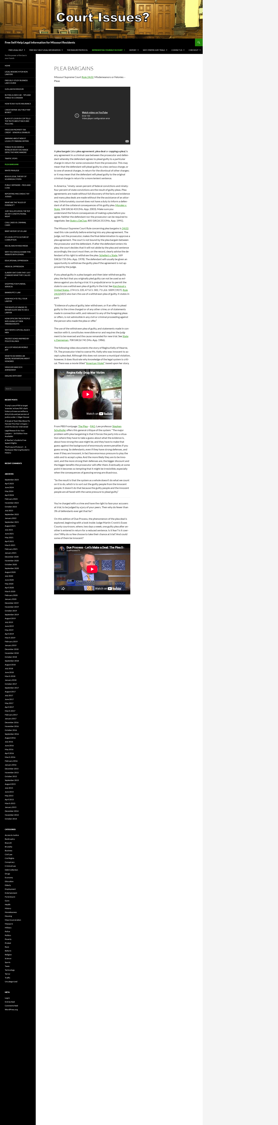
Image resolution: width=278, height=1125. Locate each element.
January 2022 (10, 518)
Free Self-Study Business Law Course (16, 81)
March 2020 (10, 591)
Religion (8, 954)
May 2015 (9, 795)
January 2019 (10, 645)
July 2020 (9, 576)
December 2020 (12, 557)
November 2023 (12, 503)
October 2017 (11, 684)
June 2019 (9, 626)
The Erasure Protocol (77, 50)
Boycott (8, 843)
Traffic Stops (11, 158)
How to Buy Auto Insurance (18, 104)
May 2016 (9, 749)
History (132, 50)
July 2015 (9, 788)
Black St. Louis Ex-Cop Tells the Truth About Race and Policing (17, 121)
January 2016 (10, 765)
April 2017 (9, 707)
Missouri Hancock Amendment (13, 368)
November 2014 (12, 815)
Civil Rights (9, 858)
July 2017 (9, 695)
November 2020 (12, 560)
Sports (7, 962)
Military (8, 927)
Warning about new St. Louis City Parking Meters (17, 139)
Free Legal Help (16, 50)
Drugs (7, 873)
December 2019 (12, 603)
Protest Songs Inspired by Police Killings (17, 339)
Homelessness (11, 912)
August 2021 (10, 526)
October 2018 (11, 657)
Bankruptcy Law (12, 292)
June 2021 (9, 533)
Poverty (8, 939)
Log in (7, 998)
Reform (8, 951)
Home (7, 66)
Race (7, 947)
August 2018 (10, 664)
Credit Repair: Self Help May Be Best (17, 111)
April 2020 (9, 587)
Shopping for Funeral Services (15, 285)
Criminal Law (10, 866)
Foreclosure (10, 897)
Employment (10, 889)
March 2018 (10, 676)
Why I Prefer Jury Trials (154, 50)
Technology (10, 970)
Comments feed (11, 1005)
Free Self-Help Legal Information (44, 50)
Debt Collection (11, 870)
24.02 (125, 228)
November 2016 (12, 726)
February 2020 (11, 595)
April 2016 (9, 753)
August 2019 (10, 618)
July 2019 (9, 622)
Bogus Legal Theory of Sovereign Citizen (16, 177)
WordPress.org (11, 1009)
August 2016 (10, 738)
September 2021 (12, 522)
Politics (8, 935)
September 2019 (12, 614)
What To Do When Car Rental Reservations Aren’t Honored (17, 358)
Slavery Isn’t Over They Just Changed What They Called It (17, 275)
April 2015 (9, 799)
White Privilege (12, 170)
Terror (7, 974)
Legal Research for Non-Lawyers (16, 73)
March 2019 (10, 637)
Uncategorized (11, 981)
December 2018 (12, 649)
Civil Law (8, 854)
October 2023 (11, 506)
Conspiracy (9, 862)
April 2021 (9, 541)
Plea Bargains (12, 164)
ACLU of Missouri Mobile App (16, 348)
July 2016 (9, 741)
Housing (8, 916)
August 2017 (10, 691)
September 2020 (12, 568)
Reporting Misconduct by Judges (17, 195)
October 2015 (11, 776)
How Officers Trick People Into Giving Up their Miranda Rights (17, 321)
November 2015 (12, 772)
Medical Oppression (14, 266)
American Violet (95, 363)
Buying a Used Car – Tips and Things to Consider (18, 96)
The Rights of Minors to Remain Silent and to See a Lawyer (17, 310)
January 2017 (10, 718)
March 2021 (10, 545)
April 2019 (9, 634)
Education (9, 881)
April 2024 (9, 495)
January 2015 (10, 807)
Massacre (9, 924)
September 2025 (12, 479)
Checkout (193, 50)
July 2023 (9, 510)
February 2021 (11, 549)
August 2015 (10, 784)
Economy (9, 877)
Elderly (8, 885)
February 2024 (11, 499)
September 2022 (12, 514)
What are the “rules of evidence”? (15, 203)
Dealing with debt (13, 376)
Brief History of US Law (16, 231)
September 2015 (12, 780)
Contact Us (176, 50)
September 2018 (12, 661)
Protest (8, 943)
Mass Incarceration (13, 920)
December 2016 (12, 722)
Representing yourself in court (107, 50)
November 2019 (12, 607)
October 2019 (11, 610)
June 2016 (9, 745)
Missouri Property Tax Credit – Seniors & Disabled (17, 131)
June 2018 (9, 672)
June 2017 (9, 699)
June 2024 (9, 487)
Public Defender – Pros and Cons (18, 186)
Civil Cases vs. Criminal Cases (15, 223)
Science (8, 958)
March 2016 (10, 757)
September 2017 (12, 688)
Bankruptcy (10, 839)
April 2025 (9, 483)
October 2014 (11, 819)
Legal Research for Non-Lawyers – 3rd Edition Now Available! (16, 433)
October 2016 (11, 730)
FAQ (92, 426)
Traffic (7, 977)
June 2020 (9, 580)
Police (7, 931)
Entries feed (10, 1002)
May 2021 (9, 537)
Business (8, 850)
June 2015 (9, 792)
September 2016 (12, 734)
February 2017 (11, 715)
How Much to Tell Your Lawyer (16, 300)
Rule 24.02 (87, 77)
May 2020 (9, 583)
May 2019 (9, 630)
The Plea (83, 426)
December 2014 (12, 811)
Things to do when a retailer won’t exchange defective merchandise (16, 149)
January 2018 (10, 680)
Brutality (8, 846)
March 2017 (10, 711)
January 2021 (10, 553)
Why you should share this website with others (18, 253)
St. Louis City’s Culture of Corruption (17, 238)
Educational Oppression (16, 260)
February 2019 (11, 641)
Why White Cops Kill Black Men (17, 331)
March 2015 (10, 803)
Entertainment (11, 893)
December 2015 (12, 768)
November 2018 (12, 653)
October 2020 (11, 564)
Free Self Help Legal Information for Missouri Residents (40, 42)
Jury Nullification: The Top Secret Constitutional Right (17, 213)
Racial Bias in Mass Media (16, 246)
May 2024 (9, 491)
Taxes (7, 966)
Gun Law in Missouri (14, 89)
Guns (7, 900)
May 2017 (9, 703)
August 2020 (10, 572)
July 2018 (9, 668)
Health (7, 904)
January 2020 (10, 599)
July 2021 (9, 530)
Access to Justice (12, 835)
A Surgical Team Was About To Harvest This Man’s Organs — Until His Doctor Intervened (17, 424)
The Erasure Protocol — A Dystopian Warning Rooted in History (17, 450)
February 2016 (11, 761)
